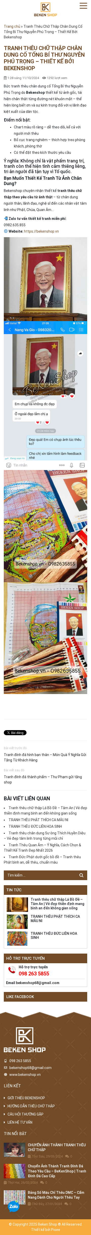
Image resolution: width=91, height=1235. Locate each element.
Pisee (55, 1230)
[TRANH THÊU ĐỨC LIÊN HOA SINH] (17, 938)
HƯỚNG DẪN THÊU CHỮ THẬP (31, 1106)
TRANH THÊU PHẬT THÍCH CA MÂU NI (38, 820)
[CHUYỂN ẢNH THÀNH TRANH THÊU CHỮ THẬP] (14, 1150)
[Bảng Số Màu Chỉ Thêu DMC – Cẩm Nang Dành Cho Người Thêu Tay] (14, 1197)
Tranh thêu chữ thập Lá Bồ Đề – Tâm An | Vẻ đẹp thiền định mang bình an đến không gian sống (57, 903)
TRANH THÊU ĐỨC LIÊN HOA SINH (35, 826)
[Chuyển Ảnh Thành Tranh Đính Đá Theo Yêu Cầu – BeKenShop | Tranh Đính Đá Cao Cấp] (14, 1171)
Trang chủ (12, 26)
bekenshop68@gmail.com (37, 983)
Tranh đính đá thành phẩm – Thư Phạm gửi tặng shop (43, 779)
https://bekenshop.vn (41, 231)
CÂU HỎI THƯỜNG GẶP (25, 1114)
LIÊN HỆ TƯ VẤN (20, 1122)
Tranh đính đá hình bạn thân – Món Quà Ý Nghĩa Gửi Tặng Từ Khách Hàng (45, 757)
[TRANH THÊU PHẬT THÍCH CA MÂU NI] (17, 921)
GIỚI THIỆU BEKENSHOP (26, 1098)
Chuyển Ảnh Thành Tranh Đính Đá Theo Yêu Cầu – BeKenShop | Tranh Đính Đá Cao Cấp (57, 1171)
